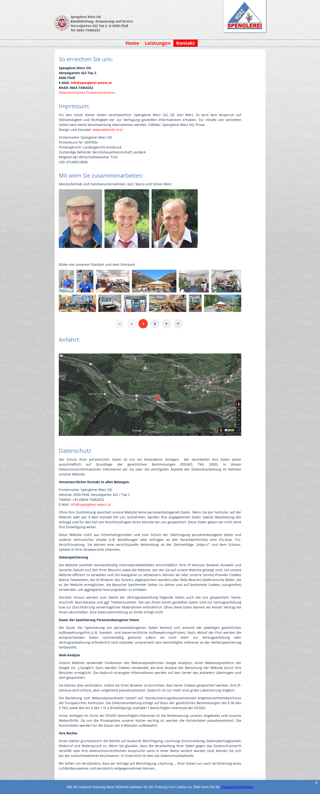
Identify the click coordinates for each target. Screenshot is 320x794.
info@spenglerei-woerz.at (91, 82)
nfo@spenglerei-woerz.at (91, 504)
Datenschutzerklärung (237, 787)
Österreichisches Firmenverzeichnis (87, 92)
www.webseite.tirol (108, 129)
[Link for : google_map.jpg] (150, 394)
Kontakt (185, 43)
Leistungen (158, 43)
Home (132, 43)
